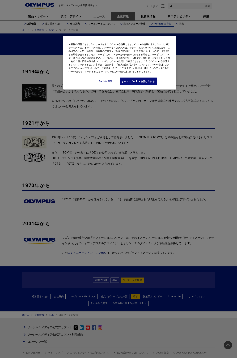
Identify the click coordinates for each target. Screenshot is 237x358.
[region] (119, 63)
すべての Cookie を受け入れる (138, 81)
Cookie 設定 (106, 81)
